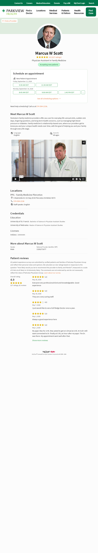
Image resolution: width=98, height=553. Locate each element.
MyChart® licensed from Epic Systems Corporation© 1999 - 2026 (49, 354)
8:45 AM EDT (24, 92)
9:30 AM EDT (24, 85)
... (83, 92)
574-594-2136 (41, 106)
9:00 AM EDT (47, 92)
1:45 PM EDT (69, 92)
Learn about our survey (52, 273)
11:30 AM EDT (46, 85)
